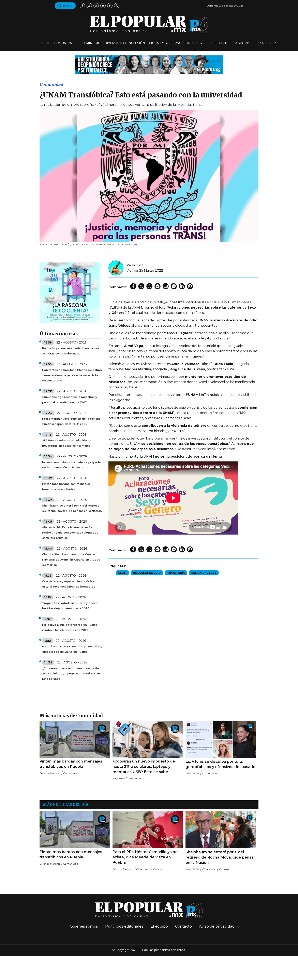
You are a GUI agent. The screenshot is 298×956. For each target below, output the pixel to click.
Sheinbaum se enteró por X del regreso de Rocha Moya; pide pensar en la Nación (72, 508)
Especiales (267, 43)
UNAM (122, 572)
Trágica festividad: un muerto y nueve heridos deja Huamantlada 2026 (70, 605)
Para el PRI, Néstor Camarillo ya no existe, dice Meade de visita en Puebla (72, 649)
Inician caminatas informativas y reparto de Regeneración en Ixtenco (71, 464)
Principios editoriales (124, 926)
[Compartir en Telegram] (157, 286)
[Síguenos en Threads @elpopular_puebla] (116, 5)
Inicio (45, 43)
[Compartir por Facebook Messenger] (173, 286)
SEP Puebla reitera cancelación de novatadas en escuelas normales (66, 443)
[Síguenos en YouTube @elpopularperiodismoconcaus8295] (103, 5)
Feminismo (91, 43)
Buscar (67, 5)
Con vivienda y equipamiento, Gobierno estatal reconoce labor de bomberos (70, 584)
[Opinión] (149, 64)
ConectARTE (218, 43)
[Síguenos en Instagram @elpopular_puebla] (96, 5)
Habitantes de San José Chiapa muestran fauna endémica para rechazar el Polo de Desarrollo (72, 375)
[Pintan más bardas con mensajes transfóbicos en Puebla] (75, 739)
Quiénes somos (84, 926)
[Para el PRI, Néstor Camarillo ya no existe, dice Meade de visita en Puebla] (148, 829)
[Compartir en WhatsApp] (149, 286)
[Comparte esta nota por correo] (165, 286)
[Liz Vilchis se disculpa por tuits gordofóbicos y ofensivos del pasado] (220, 739)
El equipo (159, 926)
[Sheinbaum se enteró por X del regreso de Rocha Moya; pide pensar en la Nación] (220, 829)
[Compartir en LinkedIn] (182, 286)
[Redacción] (115, 268)
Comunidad (64, 43)
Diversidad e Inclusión (125, 43)
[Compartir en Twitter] (141, 286)
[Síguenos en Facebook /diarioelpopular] (82, 5)
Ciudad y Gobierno (165, 43)
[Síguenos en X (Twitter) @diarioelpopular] (89, 5)
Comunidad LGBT (203, 572)
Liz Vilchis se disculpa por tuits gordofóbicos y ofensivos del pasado (220, 764)
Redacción (135, 265)
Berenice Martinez (50, 773)
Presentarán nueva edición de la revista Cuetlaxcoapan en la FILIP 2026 (71, 421)
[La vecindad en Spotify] (70, 292)
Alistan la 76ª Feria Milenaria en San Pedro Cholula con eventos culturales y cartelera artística (70, 532)
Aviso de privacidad (217, 926)
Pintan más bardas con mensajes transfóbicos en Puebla (66, 486)
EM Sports (241, 43)
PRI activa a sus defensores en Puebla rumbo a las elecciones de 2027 (70, 627)
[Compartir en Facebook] (133, 286)
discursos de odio (147, 572)
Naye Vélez (119, 778)
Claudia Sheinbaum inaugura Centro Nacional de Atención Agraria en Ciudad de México (71, 559)
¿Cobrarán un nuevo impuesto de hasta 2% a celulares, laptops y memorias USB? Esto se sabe (72, 673)
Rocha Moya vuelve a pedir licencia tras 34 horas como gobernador (70, 351)
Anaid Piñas (192, 773)
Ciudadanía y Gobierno (150, 869)
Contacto (183, 926)
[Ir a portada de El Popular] (149, 24)
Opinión (193, 43)
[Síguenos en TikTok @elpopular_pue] (110, 5)
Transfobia (176, 572)
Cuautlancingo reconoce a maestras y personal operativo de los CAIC (69, 399)
